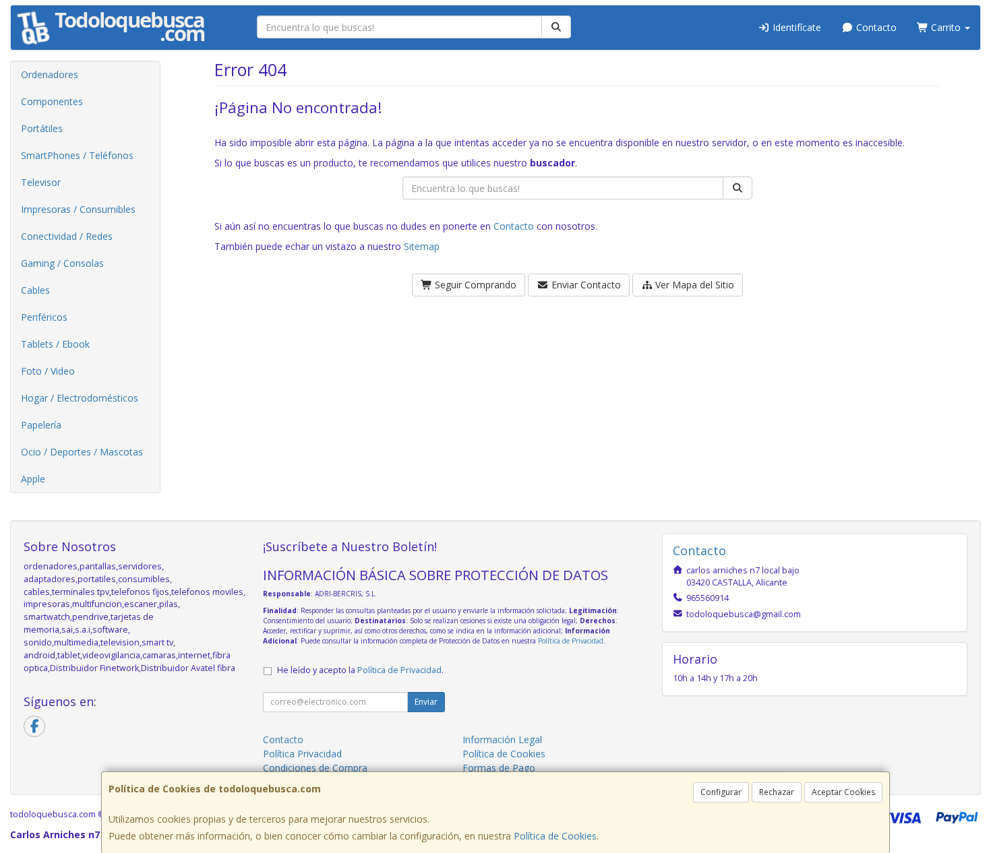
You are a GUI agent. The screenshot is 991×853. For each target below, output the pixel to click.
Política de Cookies (555, 835)
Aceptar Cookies (843, 792)
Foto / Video (48, 371)
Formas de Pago (498, 767)
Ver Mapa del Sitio (693, 284)
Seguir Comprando (474, 284)
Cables (35, 290)
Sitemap (422, 246)
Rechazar (776, 792)
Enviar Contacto (585, 284)
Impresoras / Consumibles (78, 209)
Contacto (875, 27)
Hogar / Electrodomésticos (79, 397)
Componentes (52, 101)
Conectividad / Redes (67, 236)
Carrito (945, 27)
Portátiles (42, 128)
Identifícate (795, 27)
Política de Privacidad (570, 640)
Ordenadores (49, 74)
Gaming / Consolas (62, 263)
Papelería (41, 424)
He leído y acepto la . (360, 670)
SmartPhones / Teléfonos (77, 155)
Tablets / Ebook (55, 344)
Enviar (426, 701)
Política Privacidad (302, 753)
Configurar (721, 792)
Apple (33, 478)
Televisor (41, 182)
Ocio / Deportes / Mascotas (82, 451)
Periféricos (44, 317)
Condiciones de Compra (315, 767)
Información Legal (502, 739)
